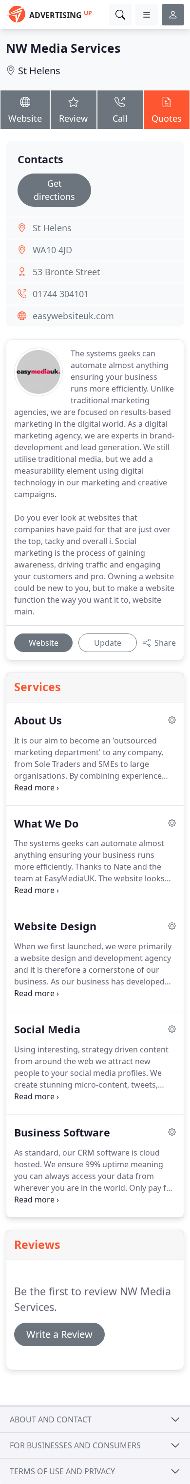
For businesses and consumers (75, 1445)
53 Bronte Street (66, 272)
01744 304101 (61, 294)
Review (73, 118)
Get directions (54, 189)
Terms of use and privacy (62, 1471)
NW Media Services (63, 48)
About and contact (51, 1419)
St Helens (39, 70)
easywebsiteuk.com (73, 316)
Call (120, 118)
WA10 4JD (52, 250)
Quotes (167, 118)
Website (25, 118)
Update (107, 642)
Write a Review (59, 1334)
